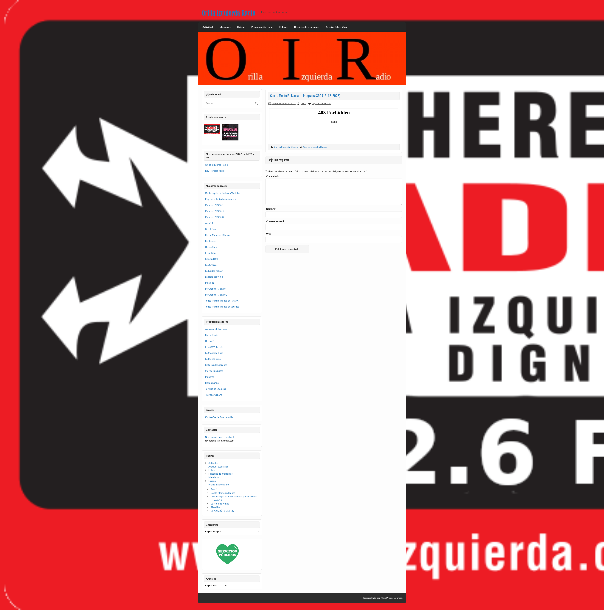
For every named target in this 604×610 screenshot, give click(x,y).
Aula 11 (209, 223)
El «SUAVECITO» (214, 346)
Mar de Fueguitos (214, 370)
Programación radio (262, 27)
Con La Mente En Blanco (286, 146)
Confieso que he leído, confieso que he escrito (234, 496)
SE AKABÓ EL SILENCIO (223, 510)
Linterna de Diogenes (216, 364)
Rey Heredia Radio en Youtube (220, 199)
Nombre (271, 209)
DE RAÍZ (209, 340)
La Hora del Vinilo (214, 276)
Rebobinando (212, 382)
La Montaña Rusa (214, 352)
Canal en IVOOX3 (214, 217)
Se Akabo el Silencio (215, 288)
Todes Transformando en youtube (222, 306)
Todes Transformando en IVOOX (221, 300)
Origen (241, 27)
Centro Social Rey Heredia (219, 417)
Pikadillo (209, 282)
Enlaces (283, 27)
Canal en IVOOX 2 (214, 211)
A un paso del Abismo (216, 329)
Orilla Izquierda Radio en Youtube (222, 193)
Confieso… (210, 240)
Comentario (273, 176)
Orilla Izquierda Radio (228, 13)
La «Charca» (211, 264)
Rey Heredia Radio (214, 170)
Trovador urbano (213, 394)
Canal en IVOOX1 (214, 205)
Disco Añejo (211, 246)
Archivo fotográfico (336, 27)
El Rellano (210, 252)
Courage (398, 597)
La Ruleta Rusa (213, 358)
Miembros (225, 27)
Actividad (207, 27)
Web (268, 234)
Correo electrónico (277, 221)
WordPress (386, 597)
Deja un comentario (321, 103)
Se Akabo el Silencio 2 (216, 294)
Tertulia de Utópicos (215, 388)
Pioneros (209, 376)
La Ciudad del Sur (214, 270)
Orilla (303, 103)
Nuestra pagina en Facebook (219, 437)
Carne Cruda (211, 335)
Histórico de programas (306, 27)
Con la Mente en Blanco (217, 235)
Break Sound (211, 229)
